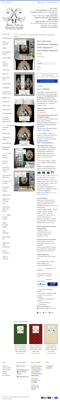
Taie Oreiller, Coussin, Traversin (5, 189)
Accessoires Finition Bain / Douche (6, 169)
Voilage (4, 48)
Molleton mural (6, 195)
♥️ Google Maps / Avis (23, 376)
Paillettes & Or (6, 97)
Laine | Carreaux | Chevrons (7, 64)
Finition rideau (6, 133)
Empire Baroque (7, 38)
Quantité (39, 66)
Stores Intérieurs (6, 143)
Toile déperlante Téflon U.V (6, 53)
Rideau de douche (5, 162)
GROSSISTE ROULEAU (6, 148)
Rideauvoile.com (15, 396)
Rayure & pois (7, 105)
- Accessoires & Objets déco (6, 176)
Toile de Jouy (6, 34)
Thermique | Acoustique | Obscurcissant (7, 119)
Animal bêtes (7, 87)
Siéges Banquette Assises (5, 225)
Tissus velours (7, 109)
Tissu (38, 60)
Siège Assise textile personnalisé (6, 245)
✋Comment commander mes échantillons (35, 380)
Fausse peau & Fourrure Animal (7, 92)
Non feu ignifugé (7, 113)
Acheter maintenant (47, 81)
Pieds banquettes (5, 232)
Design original (7, 83)
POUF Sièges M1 (6, 238)
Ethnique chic (7, 101)
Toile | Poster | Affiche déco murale (6, 209)
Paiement (4, 373)
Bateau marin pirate (6, 79)
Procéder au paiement (52, 2)
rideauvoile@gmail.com (48, 142)
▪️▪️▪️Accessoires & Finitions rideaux (7, 127)
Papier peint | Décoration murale (6, 201)
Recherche (5, 366)
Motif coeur (5, 74)
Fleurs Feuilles (7, 58)
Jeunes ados (7, 70)
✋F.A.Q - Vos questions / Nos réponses (35, 387)
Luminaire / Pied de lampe (7, 182)
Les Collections (6, 375)
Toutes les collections (5, 258)
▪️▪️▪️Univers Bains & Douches (6, 155)
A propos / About (6, 367)
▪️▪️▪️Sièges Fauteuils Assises (6, 217)
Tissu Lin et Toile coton (7, 43)
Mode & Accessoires (7, 252)
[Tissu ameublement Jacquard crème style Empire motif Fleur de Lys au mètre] (51, 334)
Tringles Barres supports (6, 138)
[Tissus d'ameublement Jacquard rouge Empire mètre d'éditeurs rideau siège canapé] (35, 334)
